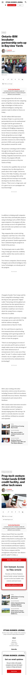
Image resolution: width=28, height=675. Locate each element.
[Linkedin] (22, 79)
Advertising (14, 642)
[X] (18, 79)
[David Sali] (4, 51)
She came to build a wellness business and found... (17, 434)
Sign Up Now (14, 671)
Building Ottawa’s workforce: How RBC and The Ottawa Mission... (18, 441)
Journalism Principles (14, 645)
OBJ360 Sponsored (15, 430)
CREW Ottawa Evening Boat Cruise (17, 426)
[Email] (11, 79)
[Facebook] (15, 79)
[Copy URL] (8, 79)
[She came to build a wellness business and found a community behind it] (6, 432)
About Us (14, 640)
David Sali (9, 50)
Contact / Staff (14, 644)
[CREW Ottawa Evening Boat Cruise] (6, 426)
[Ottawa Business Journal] (14, 2)
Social (12, 424)
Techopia (4, 32)
